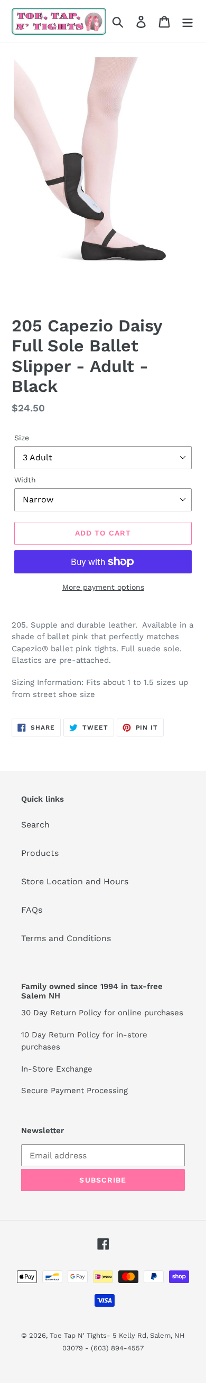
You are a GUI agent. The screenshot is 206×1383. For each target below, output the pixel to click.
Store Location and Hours (74, 881)
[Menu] (187, 21)
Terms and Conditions (66, 938)
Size (21, 437)
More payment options (103, 587)
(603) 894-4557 (117, 1348)
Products (40, 853)
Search (35, 825)
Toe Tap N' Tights (78, 1335)
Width (25, 480)
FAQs (31, 910)
